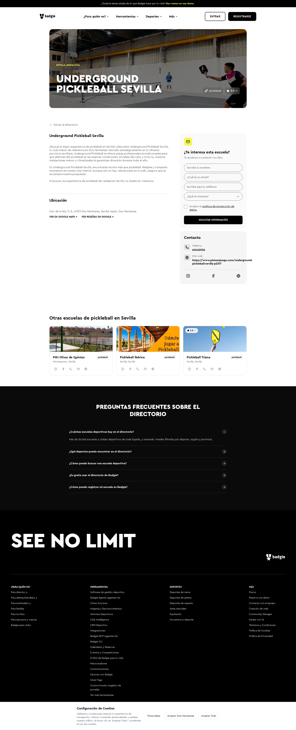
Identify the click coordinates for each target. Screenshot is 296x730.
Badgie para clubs (21, 625)
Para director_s (19, 592)
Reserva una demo (259, 598)
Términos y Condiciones (262, 625)
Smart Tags (96, 680)
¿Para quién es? (95, 16)
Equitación (175, 614)
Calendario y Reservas (102, 647)
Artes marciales (178, 609)
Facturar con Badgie (101, 674)
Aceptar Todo (208, 716)
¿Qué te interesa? (197, 196)
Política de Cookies (259, 631)
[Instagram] (188, 276)
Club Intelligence (99, 620)
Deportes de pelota (180, 598)
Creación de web (258, 609)
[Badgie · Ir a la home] (48, 16)
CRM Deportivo (98, 625)
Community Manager (260, 614)
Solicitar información (213, 220)
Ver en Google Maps (63, 217)
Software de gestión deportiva (107, 592)
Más (172, 16)
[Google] (238, 276)
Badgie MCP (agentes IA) (104, 636)
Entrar (215, 16)
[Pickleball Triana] (214, 350)
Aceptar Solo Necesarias (180, 716)
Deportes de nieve (180, 592)
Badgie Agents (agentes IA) (105, 598)
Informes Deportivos (101, 614)
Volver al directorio (65, 124)
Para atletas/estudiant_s (24, 598)
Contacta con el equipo (262, 603)
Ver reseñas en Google (98, 217)
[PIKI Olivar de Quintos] (81, 350)
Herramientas (125, 16)
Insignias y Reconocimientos (106, 609)
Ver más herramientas (102, 695)
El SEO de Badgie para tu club (106, 658)
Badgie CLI (96, 642)
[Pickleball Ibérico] (148, 350)
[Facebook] (213, 276)
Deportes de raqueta (181, 603)
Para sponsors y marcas (24, 620)
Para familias (17, 609)
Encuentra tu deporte (182, 620)
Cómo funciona (98, 603)
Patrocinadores (98, 663)
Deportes (152, 16)
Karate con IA (256, 620)
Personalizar (153, 716)
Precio (252, 592)
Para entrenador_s (21, 603)
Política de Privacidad (261, 636)
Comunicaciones (99, 669)
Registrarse (242, 16)
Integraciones (97, 631)
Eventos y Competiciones (104, 652)
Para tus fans (17, 614)
